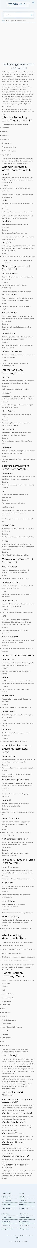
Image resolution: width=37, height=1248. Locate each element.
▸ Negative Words (7, 1208)
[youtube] (20, 1186)
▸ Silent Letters (23, 1214)
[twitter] (12, 1186)
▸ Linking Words (6, 1200)
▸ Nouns (21, 1193)
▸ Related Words (6, 1193)
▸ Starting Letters (24, 1225)
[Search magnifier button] (31, 15)
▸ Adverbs (22, 1197)
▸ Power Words (6, 1221)
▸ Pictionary (22, 1200)
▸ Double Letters (23, 1221)
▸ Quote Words (6, 1197)
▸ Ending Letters (23, 1229)
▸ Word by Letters (24, 1217)
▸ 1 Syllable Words (7, 1217)
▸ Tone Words (5, 1214)
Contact (22, 1235)
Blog (14, 1235)
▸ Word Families (6, 1225)
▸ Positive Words (6, 1204)
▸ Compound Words (7, 1229)
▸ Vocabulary (22, 1204)
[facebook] (16, 1186)
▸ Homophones (23, 1208)
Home (3, 20)
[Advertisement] (18, 42)
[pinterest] (25, 1186)
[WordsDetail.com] (18, 6)
